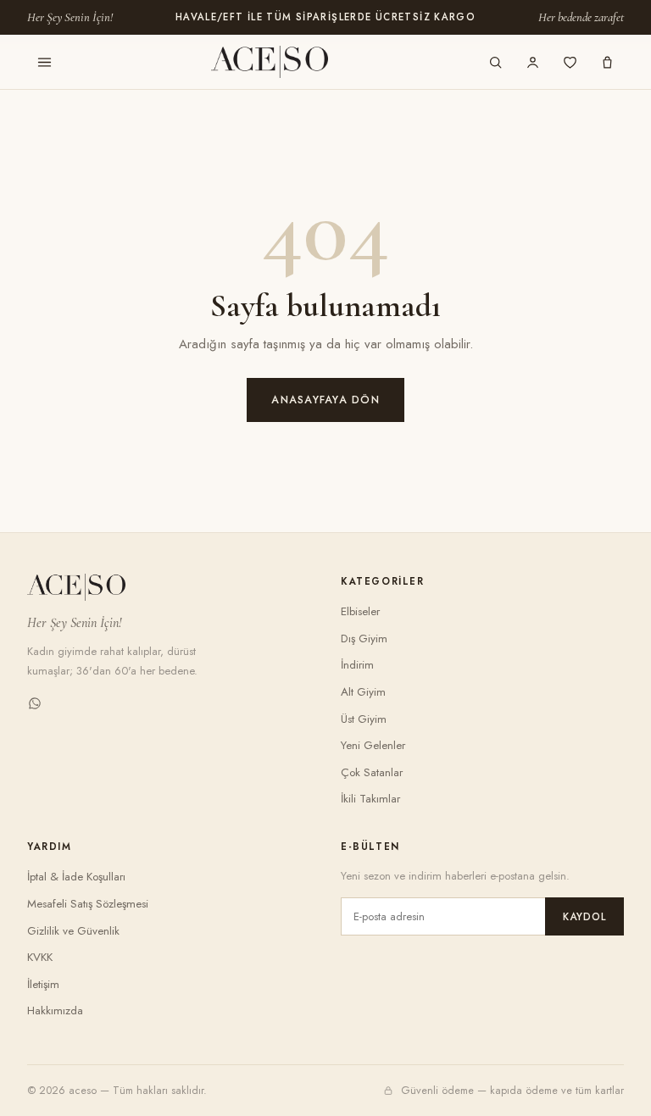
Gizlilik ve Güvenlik (73, 931)
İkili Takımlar (370, 799)
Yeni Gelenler (373, 745)
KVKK (40, 957)
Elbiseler (360, 611)
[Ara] (495, 62)
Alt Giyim (363, 692)
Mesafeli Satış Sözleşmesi (87, 904)
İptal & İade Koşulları (76, 877)
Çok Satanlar (372, 772)
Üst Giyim (364, 719)
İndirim (357, 665)
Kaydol (584, 916)
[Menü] (44, 62)
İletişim (43, 984)
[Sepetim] (607, 62)
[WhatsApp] (34, 706)
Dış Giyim (364, 638)
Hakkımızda (55, 1010)
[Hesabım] (532, 62)
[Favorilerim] (570, 62)
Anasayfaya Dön (325, 400)
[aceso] (269, 62)
